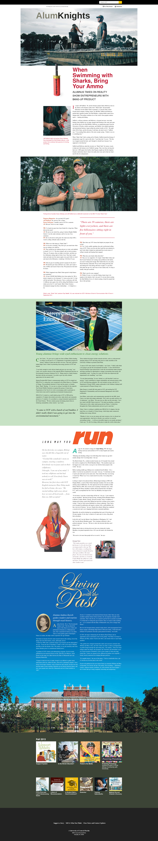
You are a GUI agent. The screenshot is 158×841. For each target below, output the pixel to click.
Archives (119, 6)
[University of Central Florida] (49, 2)
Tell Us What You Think (74, 823)
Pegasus (40, 6)
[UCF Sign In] (90, 2)
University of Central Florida (80, 831)
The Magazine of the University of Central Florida (57, 6)
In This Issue (109, 6)
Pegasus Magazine (79, 815)
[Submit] (120, 2)
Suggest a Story (58, 823)
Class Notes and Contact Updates (94, 823)
